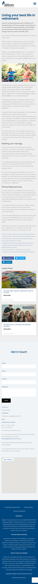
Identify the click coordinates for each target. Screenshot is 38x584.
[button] (35, 3)
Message (5, 386)
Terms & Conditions (19, 511)
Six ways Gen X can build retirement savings (17, 325)
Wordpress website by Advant (19, 577)
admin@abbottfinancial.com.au (11, 438)
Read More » (7, 295)
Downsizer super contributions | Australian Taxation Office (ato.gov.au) (18, 251)
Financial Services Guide (12, 507)
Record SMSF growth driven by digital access (18, 292)
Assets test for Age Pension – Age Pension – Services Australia (16, 249)
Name (4, 363)
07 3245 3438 (6, 410)
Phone (4, 379)
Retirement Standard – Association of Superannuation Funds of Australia (18, 234)
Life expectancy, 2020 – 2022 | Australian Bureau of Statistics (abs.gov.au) (19, 236)
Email (4, 371)
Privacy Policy (28, 507)
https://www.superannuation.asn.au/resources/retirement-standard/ (18, 243)
